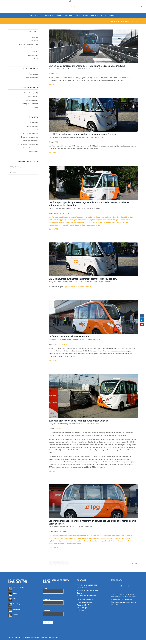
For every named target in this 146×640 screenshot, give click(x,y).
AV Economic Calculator (30, 133)
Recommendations (32, 78)
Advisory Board (33, 55)
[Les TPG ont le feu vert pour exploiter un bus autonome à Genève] (93, 115)
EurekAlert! (58, 428)
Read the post (53, 360)
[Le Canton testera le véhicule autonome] (93, 317)
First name (46, 599)
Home (122, 21)
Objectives (34, 41)
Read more (52, 84)
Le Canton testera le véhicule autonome (69, 336)
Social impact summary (30, 141)
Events (35, 107)
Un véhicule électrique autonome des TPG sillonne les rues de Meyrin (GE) (87, 65)
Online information (79, 137)
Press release (78, 208)
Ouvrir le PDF (53, 229)
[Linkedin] (138, 6)
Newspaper (77, 339)
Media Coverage (33, 96)
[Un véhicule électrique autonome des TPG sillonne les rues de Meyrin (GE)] (93, 46)
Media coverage (73, 69)
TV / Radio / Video (87, 69)
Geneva (65, 69)
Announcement (63, 208)
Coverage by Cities (32, 100)
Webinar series (33, 151)
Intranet (35, 59)
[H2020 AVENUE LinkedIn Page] (142, 320)
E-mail (45, 588)
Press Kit (35, 130)
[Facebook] (135, 6)
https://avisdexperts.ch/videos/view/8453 (78, 286)
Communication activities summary (27, 148)
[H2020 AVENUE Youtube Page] (142, 324)
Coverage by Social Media (30, 104)
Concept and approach (31, 48)
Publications (34, 123)
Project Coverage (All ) (31, 93)
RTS (56, 73)
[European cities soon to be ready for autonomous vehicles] (93, 396)
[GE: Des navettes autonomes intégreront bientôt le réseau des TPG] (93, 259)
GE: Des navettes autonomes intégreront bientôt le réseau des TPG (83, 278)
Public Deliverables (32, 126)
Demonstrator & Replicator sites (28, 44)
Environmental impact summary (28, 144)
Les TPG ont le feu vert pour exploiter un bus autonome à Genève (82, 134)
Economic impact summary (29, 137)
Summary (35, 37)
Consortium (129, 21)
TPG (79, 69)
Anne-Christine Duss (102, 69)
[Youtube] (141, 6)
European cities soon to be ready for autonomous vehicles (78, 420)
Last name (46, 611)
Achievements (33, 74)
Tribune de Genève (61, 344)
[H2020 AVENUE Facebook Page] (142, 315)
